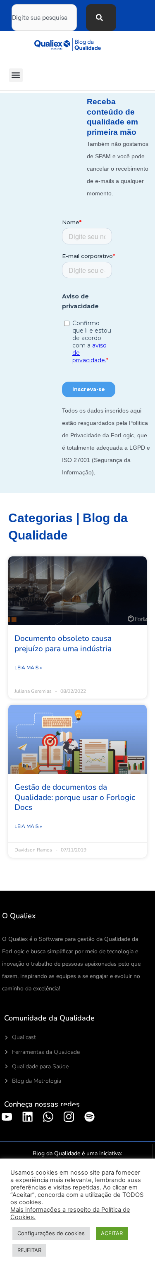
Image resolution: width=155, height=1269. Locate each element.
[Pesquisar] (101, 17)
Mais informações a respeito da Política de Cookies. (70, 1213)
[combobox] (44, 17)
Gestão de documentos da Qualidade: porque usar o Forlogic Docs (74, 797)
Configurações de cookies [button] (51, 1233)
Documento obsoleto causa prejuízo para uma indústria (63, 643)
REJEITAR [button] (29, 1250)
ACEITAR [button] (112, 1233)
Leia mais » (28, 667)
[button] (16, 75)
